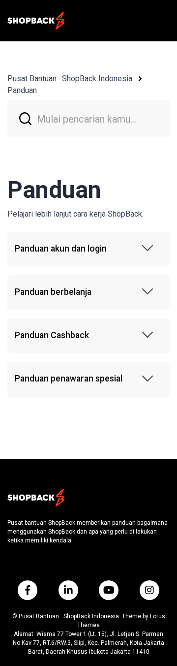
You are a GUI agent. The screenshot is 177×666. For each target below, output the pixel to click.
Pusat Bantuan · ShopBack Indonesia (69, 78)
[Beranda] (35, 21)
